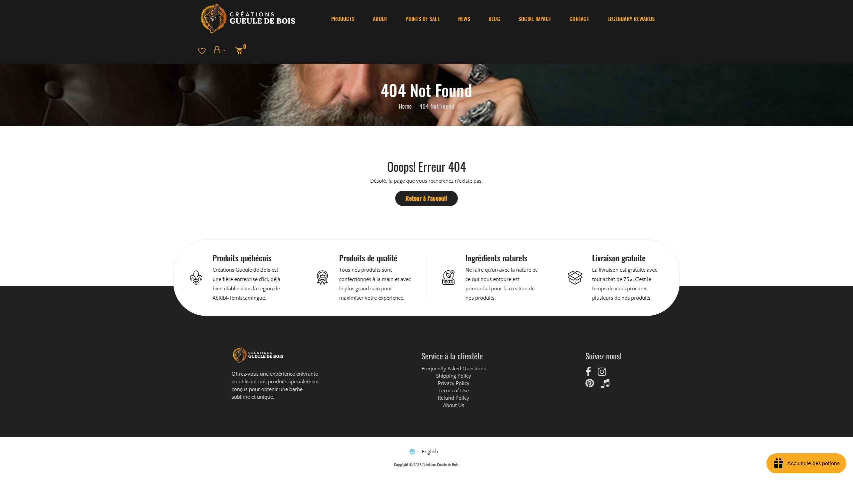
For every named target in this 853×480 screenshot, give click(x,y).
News (464, 19)
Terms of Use (453, 390)
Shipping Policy (453, 375)
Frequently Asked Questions (454, 368)
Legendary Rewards (631, 19)
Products (343, 19)
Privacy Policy (453, 383)
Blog (494, 19)
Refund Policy (453, 397)
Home (405, 106)
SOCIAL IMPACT (534, 19)
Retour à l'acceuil (426, 198)
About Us (453, 405)
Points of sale (423, 19)
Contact (579, 19)
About (380, 19)
